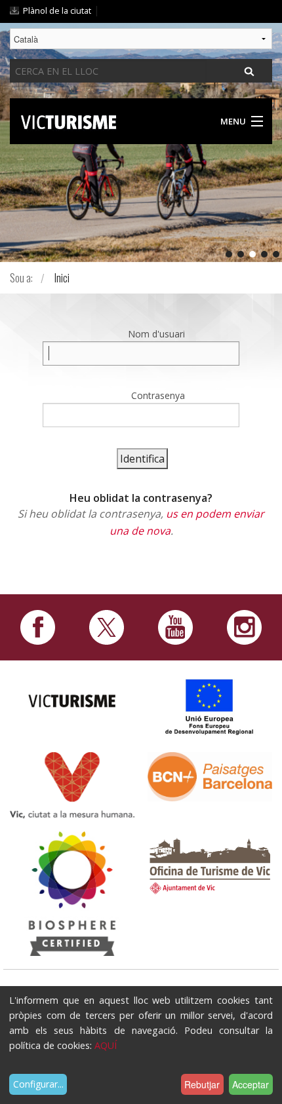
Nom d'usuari (156, 334)
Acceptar (250, 1084)
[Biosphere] (72, 892)
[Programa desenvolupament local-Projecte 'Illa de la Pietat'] (210, 706)
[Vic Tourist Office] (210, 864)
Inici (62, 278)
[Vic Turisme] (68, 120)
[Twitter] (106, 626)
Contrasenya (158, 395)
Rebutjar (202, 1084)
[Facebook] (37, 626)
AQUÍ (105, 1045)
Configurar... (38, 1084)
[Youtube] (175, 626)
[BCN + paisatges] (210, 775)
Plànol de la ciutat (57, 10)
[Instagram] (244, 626)
